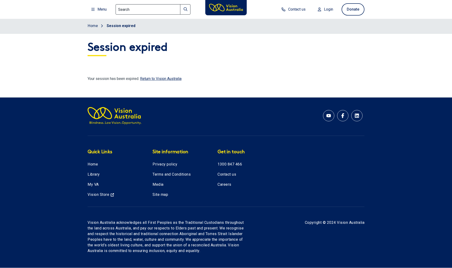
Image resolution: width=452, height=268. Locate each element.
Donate (353, 9)
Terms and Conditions (172, 174)
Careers (224, 184)
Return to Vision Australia (161, 78)
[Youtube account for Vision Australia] (328, 115)
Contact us (227, 174)
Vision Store (98, 194)
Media (158, 184)
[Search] (185, 9)
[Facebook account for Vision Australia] (342, 115)
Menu (102, 9)
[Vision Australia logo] (226, 8)
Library (94, 174)
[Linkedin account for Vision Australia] (357, 115)
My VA (93, 184)
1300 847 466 (230, 164)
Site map (160, 194)
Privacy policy (165, 164)
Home (93, 164)
